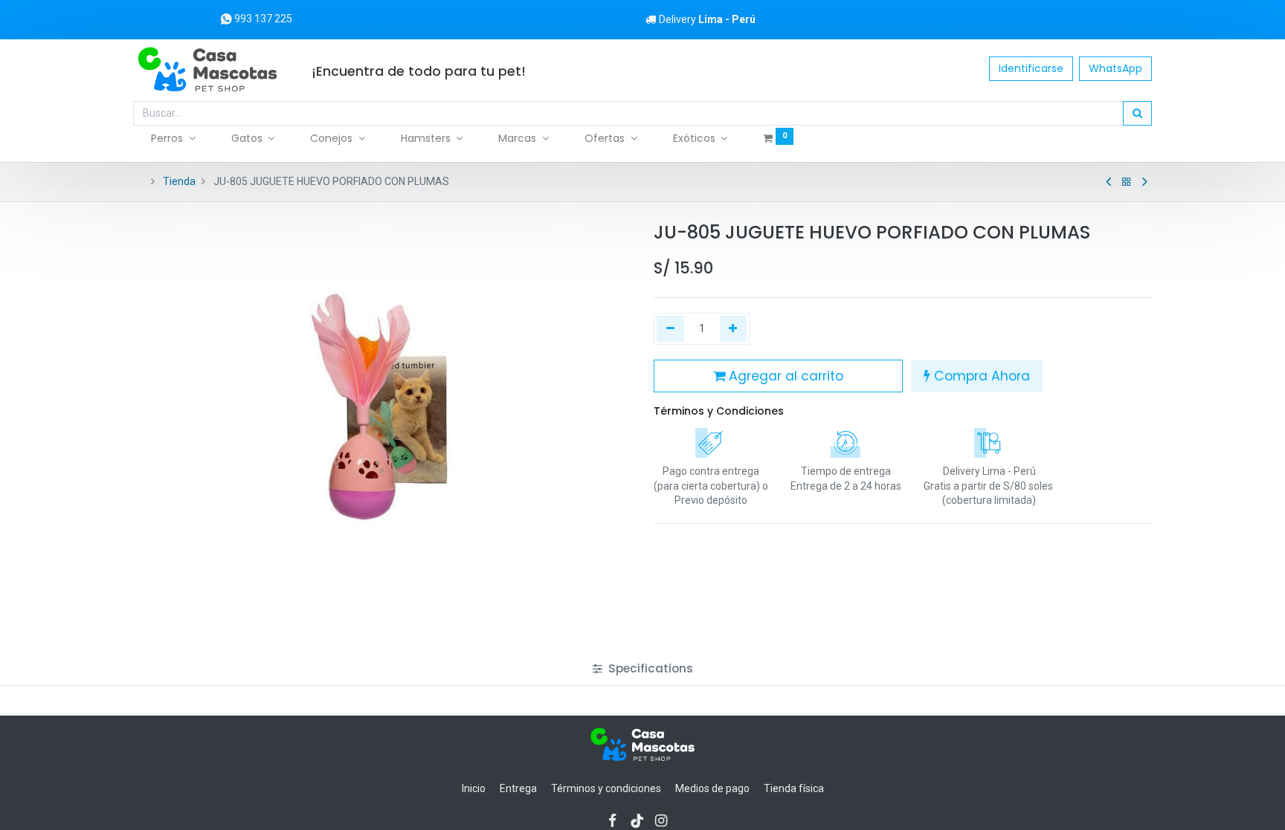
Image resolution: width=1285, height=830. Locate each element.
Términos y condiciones (606, 788)
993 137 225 (262, 19)
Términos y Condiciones (719, 410)
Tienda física (794, 788)
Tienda (179, 181)
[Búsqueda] (1137, 113)
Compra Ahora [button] (980, 376)
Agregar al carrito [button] (784, 376)
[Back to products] (1127, 182)
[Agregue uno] (733, 329)
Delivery (707, 19)
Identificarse (1031, 68)
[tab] (643, 668)
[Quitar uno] (670, 329)
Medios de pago (712, 788)
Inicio (474, 788)
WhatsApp (1115, 68)
